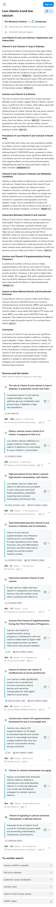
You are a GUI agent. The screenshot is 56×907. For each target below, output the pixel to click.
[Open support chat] (51, 902)
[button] (48, 4)
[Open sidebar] (4, 4)
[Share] (49, 11)
